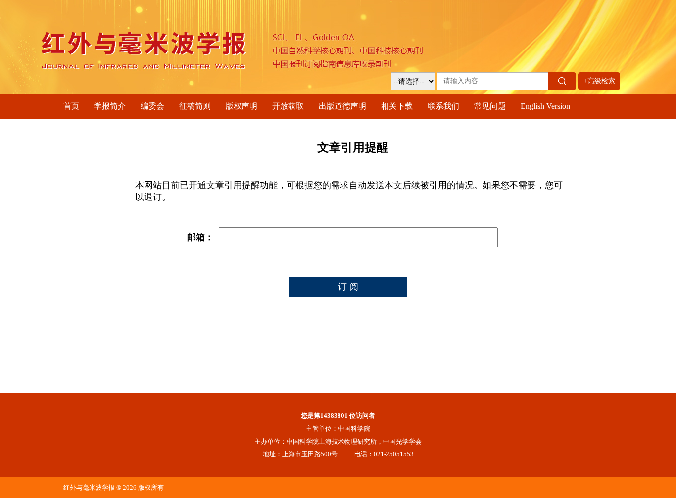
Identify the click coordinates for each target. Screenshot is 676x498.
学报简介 (110, 106)
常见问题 (490, 106)
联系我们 (443, 106)
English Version (545, 106)
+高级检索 (599, 81)
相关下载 (397, 106)
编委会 (152, 106)
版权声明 (241, 106)
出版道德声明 (342, 106)
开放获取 (288, 106)
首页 (71, 106)
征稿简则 (195, 106)
